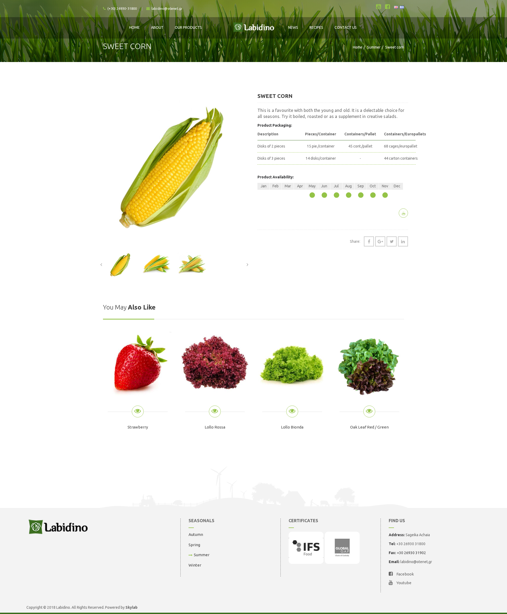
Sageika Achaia (418, 535)
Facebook (405, 574)
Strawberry (138, 427)
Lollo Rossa (215, 427)
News (293, 27)
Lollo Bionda (292, 427)
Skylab (131, 607)
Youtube (403, 582)
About (157, 27)
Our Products (188, 27)
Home (134, 27)
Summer (374, 47)
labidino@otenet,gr (416, 562)
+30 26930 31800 (410, 544)
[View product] (138, 411)
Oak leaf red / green (369, 427)
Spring (194, 544)
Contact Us (346, 27)
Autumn (196, 534)
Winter (195, 565)
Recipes (316, 27)
